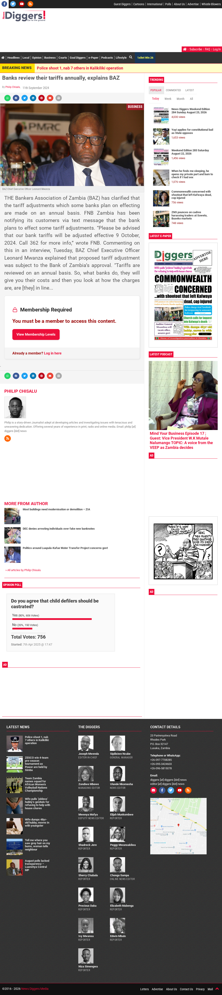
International (154, 4)
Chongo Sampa (119, 875)
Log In (217, 49)
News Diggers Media (35, 988)
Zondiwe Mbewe (88, 784)
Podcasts (107, 57)
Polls (168, 4)
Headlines (13, 57)
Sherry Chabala (88, 875)
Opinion (36, 57)
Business (50, 57)
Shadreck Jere (87, 845)
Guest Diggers (122, 4)
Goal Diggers (78, 57)
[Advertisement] (81, 34)
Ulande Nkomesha (121, 784)
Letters (144, 989)
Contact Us (186, 989)
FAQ (207, 49)
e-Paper (93, 57)
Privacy (200, 989)
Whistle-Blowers (211, 4)
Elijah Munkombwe (121, 814)
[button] (7, 98)
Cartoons (138, 4)
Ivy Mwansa (86, 936)
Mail (210, 989)
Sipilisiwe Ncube (120, 753)
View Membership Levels (36, 334)
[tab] (156, 90)
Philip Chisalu (12, 87)
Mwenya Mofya (88, 814)
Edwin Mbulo (118, 936)
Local (26, 57)
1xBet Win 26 (145, 57)
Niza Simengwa (88, 966)
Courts (63, 57)
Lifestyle (121, 57)
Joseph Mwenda (88, 753)
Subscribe (195, 49)
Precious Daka (87, 905)
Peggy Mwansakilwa (123, 845)
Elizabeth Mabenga (122, 905)
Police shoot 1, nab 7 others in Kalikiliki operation (80, 68)
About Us (179, 4)
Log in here (53, 353)
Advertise (193, 4)
